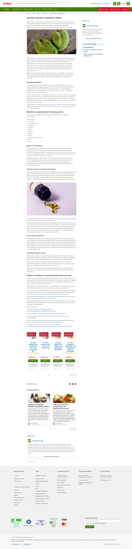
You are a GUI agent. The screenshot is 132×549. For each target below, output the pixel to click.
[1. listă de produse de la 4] (49, 375)
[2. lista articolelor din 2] (52, 429)
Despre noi (16, 490)
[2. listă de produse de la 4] (51, 375)
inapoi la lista (31, 461)
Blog (55, 9)
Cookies (37, 483)
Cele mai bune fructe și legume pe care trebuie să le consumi (61, 406)
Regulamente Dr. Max (40, 493)
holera (50, 263)
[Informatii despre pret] (36, 357)
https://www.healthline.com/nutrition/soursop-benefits (41, 311)
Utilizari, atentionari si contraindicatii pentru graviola (93, 54)
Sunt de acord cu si (96, 523)
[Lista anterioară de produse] (71, 374)
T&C (94, 523)
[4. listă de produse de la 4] (54, 375)
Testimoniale (17, 502)
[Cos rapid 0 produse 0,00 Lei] (128, 3)
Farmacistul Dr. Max (34, 423)
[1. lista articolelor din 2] (51, 429)
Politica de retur (60, 490)
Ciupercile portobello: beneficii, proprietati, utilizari (38, 405)
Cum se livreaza (60, 482)
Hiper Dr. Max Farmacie (19, 497)
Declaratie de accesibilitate (42, 503)
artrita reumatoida (32, 245)
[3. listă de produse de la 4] (52, 375)
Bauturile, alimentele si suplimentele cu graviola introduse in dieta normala (47, 296)
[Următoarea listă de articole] (74, 429)
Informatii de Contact (19, 478)
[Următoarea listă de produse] (74, 374)
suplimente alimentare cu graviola (52, 104)
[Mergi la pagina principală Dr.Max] (7, 4)
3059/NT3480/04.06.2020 (17, 541)
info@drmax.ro (16, 544)
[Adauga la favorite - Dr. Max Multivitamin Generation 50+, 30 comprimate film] (37, 333)
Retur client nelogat (61, 492)
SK (117, 544)
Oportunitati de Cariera (105, 480)
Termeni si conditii (40, 478)
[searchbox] (42, 4)
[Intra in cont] (118, 3)
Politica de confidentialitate (42, 481)
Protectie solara (17, 9)
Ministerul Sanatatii (40, 501)
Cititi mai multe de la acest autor (51, 456)
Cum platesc (60, 487)
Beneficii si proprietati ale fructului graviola (93, 50)
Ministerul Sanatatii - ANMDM (42, 496)
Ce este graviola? (88, 47)
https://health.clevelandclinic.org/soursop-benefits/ (52, 313)
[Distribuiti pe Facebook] (75, 384)
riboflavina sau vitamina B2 (35, 137)
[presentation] (33, 336)
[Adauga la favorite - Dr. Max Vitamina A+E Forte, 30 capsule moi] (50, 333)
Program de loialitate (83, 480)
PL (119, 544)
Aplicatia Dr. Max (18, 492)
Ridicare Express (33, 366)
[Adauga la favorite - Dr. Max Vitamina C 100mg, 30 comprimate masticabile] (62, 333)
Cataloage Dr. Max (28, 9)
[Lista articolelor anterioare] (71, 429)
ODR (37, 488)
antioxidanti (50, 161)
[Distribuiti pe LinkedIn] (70, 384)
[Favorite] (114, 3)
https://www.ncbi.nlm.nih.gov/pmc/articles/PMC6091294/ (47, 322)
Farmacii (37, 9)
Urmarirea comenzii (47, 9)
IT (120, 544)
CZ (115, 544)
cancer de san (38, 226)
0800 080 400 (27, 544)
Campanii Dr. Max (18, 500)
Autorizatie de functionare (41, 491)
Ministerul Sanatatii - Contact (42, 498)
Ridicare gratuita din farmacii (63, 485)
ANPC (37, 486)
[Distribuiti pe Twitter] (72, 384)
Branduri (16, 505)
